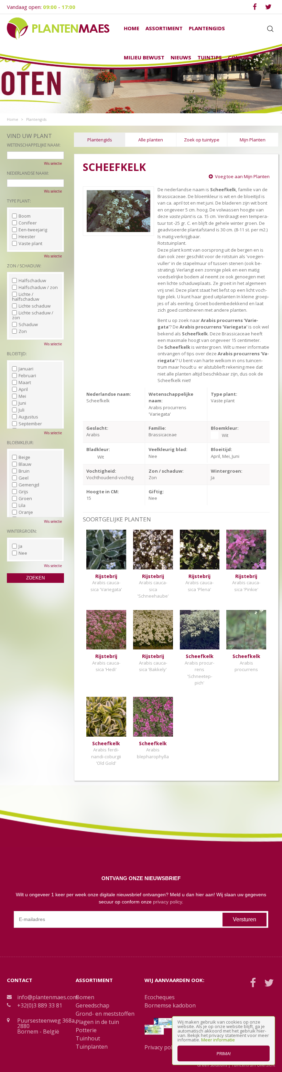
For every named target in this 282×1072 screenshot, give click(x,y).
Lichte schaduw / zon (32, 315)
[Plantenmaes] (58, 28)
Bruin (24, 471)
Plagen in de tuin (97, 1022)
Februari (27, 375)
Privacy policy (161, 1047)
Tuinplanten (92, 1046)
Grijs (23, 491)
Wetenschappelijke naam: (34, 145)
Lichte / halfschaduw (25, 296)
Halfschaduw (32, 280)
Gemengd (29, 484)
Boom (25, 216)
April (23, 389)
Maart (25, 382)
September (30, 423)
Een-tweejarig (33, 229)
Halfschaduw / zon (38, 287)
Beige (24, 457)
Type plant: (19, 201)
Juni (22, 403)
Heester (27, 236)
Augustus (28, 416)
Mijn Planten (252, 140)
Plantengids (99, 140)
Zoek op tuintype (201, 140)
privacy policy (167, 901)
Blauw (25, 464)
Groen (25, 498)
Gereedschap (92, 1005)
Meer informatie (218, 1040)
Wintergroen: (22, 531)
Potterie (86, 1030)
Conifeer (28, 222)
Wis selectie (53, 163)
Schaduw (28, 324)
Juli (21, 409)
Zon (23, 331)
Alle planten (150, 140)
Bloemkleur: (20, 443)
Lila (22, 505)
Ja (20, 546)
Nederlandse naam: (28, 173)
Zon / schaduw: (24, 266)
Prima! (224, 1053)
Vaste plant (30, 243)
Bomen (85, 997)
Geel (24, 477)
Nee (23, 553)
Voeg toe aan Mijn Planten (242, 176)
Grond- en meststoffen (105, 1013)
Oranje (26, 512)
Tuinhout (88, 1038)
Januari (26, 368)
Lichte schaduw (35, 305)
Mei (22, 396)
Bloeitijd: (17, 354)
